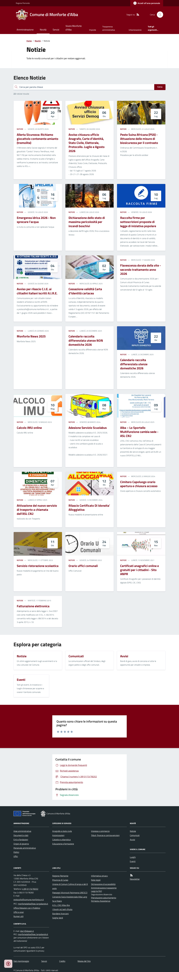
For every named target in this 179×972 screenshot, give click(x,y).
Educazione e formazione (63, 843)
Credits (62, 961)
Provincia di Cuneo (60, 880)
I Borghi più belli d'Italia (62, 909)
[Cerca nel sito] (159, 14)
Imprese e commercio (100, 831)
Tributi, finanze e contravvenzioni (105, 835)
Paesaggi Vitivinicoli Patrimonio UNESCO (69, 892)
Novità (43, 29)
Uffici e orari (18, 912)
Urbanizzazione (135, 29)
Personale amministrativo (24, 847)
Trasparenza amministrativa (108, 28)
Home (29, 40)
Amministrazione (25, 29)
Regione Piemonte (23, 3)
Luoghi (133, 857)
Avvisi (132, 839)
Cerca (159, 86)
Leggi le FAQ (96, 891)
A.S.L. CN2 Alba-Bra (61, 905)
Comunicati (135, 835)
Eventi (132, 861)
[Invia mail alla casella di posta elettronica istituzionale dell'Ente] (28, 899)
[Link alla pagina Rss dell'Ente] (131, 875)
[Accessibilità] (8, 964)
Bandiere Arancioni (60, 913)
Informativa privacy (99, 875)
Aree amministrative (22, 831)
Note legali (96, 880)
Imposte (92, 29)
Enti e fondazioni (20, 839)
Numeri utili (18, 916)
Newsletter (135, 879)
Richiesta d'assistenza (100, 901)
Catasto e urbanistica (61, 839)
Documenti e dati (20, 835)
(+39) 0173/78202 (30, 888)
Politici (16, 852)
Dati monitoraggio (21, 961)
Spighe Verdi (57, 917)
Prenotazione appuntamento (103, 897)
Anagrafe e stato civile (62, 831)
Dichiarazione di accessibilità (103, 884)
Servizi (56, 29)
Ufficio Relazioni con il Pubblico (26, 908)
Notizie (20, 129)
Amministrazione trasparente (103, 887)
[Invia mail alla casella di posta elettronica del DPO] (27, 931)
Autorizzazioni (58, 835)
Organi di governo (21, 843)
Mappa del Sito (84, 961)
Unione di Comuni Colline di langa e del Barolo (70, 886)
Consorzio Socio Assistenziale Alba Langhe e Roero (69, 899)
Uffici (15, 856)
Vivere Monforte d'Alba (74, 27)
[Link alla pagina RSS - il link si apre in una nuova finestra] (137, 14)
